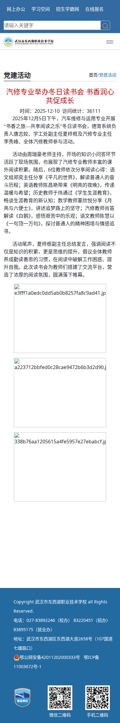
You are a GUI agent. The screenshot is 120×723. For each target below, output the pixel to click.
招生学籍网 (67, 9)
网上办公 (16, 9)
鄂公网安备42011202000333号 (50, 657)
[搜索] (105, 26)
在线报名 (94, 9)
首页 (93, 75)
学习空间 (40, 9)
